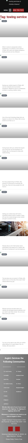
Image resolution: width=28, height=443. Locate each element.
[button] (10, 10)
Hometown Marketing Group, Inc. (11, 434)
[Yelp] (17, 429)
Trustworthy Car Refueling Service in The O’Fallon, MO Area (13, 272)
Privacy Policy (10, 439)
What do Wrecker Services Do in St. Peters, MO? (12, 304)
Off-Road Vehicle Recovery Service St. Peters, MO (13, 209)
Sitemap (19, 436)
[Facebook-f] (10, 429)
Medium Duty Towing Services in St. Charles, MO (13, 143)
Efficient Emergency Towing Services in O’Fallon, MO (13, 42)
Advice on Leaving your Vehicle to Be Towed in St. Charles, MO (12, 337)
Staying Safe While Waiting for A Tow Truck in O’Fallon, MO (13, 176)
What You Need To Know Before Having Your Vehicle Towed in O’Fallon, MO (13, 79)
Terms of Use (18, 439)
